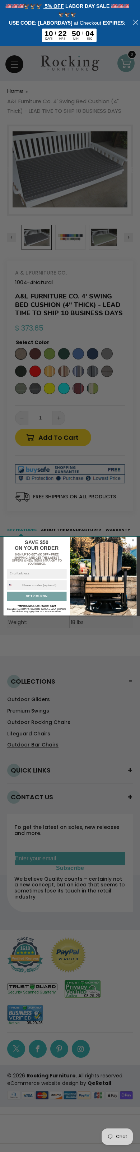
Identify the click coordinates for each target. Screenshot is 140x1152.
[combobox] (14, 585)
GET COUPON (37, 596)
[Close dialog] (133, 540)
